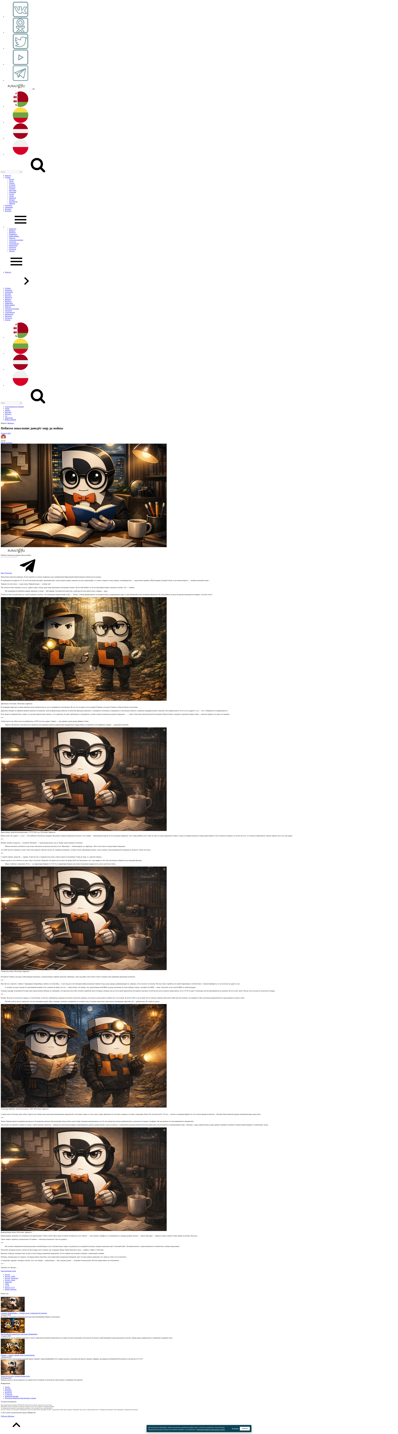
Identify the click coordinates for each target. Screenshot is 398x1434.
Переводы (12, 229)
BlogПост (12, 232)
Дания (11, 196)
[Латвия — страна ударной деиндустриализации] (13, 1353)
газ (6, 416)
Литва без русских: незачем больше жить (15, 1376)
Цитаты (12, 251)
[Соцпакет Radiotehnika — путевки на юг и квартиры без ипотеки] (13, 1311)
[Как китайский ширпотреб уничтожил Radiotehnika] (13, 1332)
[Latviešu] (20, 138)
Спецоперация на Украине (14, 406)
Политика (8, 205)
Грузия (11, 194)
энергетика (9, 418)
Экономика (9, 207)
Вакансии (8, 1392)
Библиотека (13, 245)
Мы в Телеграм (6, 573)
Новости (8, 175)
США (7, 1284)
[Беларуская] (20, 106)
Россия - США (10, 1276)
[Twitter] (20, 48)
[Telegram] (20, 80)
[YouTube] (20, 64)
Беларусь (12, 187)
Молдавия (12, 190)
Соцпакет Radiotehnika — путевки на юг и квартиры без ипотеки (24, 1313)
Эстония (12, 185)
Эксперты (12, 242)
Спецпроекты (14, 244)
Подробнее (235, 1428)
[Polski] (20, 154)
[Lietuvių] (20, 122)
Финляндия (13, 202)
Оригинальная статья (8, 1271)
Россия (11, 179)
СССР (7, 1286)
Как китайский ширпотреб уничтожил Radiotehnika (19, 1334)
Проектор (12, 247)
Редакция (8, 1391)
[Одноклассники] (20, 32)
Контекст (8, 211)
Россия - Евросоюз (11, 1278)
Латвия (11, 183)
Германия (12, 192)
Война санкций (10, 420)
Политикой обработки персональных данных (211, 1429)
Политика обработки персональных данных (20, 1398)
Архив (7, 1387)
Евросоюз (8, 1282)
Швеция (12, 203)
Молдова (8, 412)
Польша (12, 200)
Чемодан (12, 238)
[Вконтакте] (20, 16)
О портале (8, 1394)
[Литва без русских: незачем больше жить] (13, 1374)
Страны (7, 177)
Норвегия (12, 198)
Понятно (245, 1428)
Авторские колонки (16, 240)
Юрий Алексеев (6, 443)
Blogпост (11, 423)
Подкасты (12, 249)
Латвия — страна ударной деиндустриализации (18, 1355)
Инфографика (14, 236)
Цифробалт (13, 234)
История (8, 209)
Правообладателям (11, 1396)
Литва (11, 181)
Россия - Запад (10, 1280)
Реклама (8, 1389)
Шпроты (12, 230)
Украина (12, 188)
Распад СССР (10, 1287)
